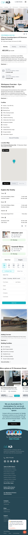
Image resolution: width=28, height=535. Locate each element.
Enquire (17, 395)
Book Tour (14, 302)
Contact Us (6, 517)
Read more (3, 64)
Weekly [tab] (14, 46)
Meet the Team (7, 502)
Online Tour (20, 271)
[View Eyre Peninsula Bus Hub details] (3, 29)
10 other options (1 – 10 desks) (7, 396)
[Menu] (25, 2)
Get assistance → (12, 528)
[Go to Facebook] (17, 461)
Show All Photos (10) (23, 29)
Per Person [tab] (23, 46)
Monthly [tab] (5, 46)
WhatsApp (15, 240)
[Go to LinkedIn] (14, 461)
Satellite (14, 183)
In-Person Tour (8, 271)
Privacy (5, 533)
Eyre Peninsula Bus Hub (8, 35)
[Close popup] (25, 521)
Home (1, 7)
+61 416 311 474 (17, 235)
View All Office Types (8, 483)
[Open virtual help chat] (24, 532)
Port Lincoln (15, 7)
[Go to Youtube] (11, 461)
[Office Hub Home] (5, 2)
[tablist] (14, 46)
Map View (6, 183)
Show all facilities (5, 361)
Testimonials (6, 504)
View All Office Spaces (9, 488)
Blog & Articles (7, 509)
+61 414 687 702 (17, 249)
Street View (21, 183)
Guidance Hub (7, 511)
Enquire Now (14, 423)
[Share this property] (22, 226)
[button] (14, 20)
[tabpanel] (14, 51)
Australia (6, 7)
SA (10, 7)
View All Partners (8, 494)
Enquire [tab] (20, 260)
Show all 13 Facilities (14, 137)
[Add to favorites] (25, 226)
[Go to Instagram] (5, 461)
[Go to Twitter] (8, 461)
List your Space (7, 519)
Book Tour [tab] (7, 260)
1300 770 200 (16, 236)
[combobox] (14, 275)
